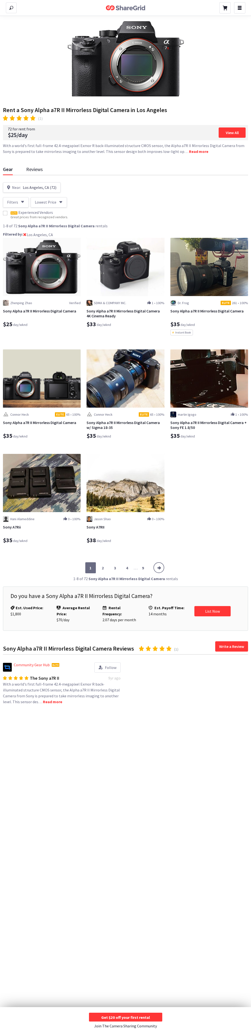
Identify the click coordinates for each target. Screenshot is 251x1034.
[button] (25, 235)
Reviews (34, 169)
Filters (12, 202)
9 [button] (143, 567)
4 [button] (127, 567)
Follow (110, 667)
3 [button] (115, 567)
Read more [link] (198, 151)
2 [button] (103, 567)
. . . (136, 567)
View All (232, 132)
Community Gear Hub (32, 664)
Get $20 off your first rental (125, 1017)
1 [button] (90, 567)
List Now (212, 611)
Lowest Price (45, 202)
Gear (8, 169)
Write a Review (231, 646)
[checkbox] (5, 213)
